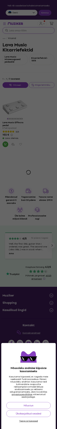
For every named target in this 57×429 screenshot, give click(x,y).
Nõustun (28, 405)
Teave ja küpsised (28, 421)
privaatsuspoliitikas (22, 394)
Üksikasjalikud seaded (28, 414)
